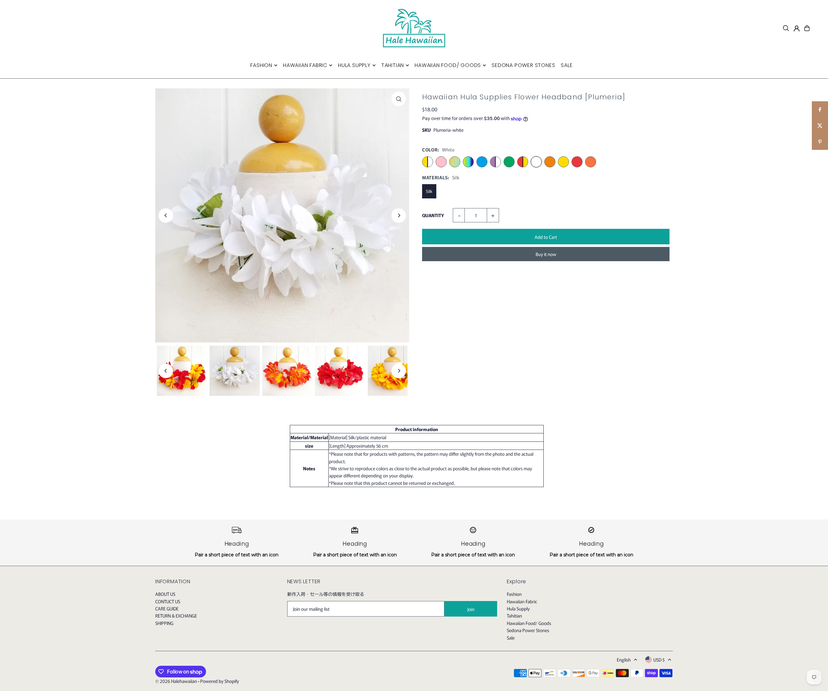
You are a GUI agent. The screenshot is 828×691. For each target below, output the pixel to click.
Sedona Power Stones (528, 630)
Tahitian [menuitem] (392, 65)
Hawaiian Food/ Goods (529, 623)
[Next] (398, 215)
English (624, 659)
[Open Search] (786, 28)
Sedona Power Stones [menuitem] (523, 65)
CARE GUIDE (167, 608)
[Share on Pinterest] (820, 142)
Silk (429, 191)
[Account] (797, 28)
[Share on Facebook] (820, 109)
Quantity (433, 215)
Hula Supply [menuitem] (354, 65)
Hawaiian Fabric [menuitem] (305, 65)
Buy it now (546, 254)
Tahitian (514, 615)
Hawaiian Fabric (522, 601)
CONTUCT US (167, 601)
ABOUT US (165, 594)
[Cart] (807, 28)
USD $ (659, 659)
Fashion (514, 594)
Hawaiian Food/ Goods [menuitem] (448, 65)
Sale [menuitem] (566, 65)
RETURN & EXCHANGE (176, 615)
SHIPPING (164, 623)
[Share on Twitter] (820, 125)
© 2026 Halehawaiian (176, 681)
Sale (511, 637)
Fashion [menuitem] (261, 65)
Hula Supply (518, 608)
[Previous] (165, 215)
